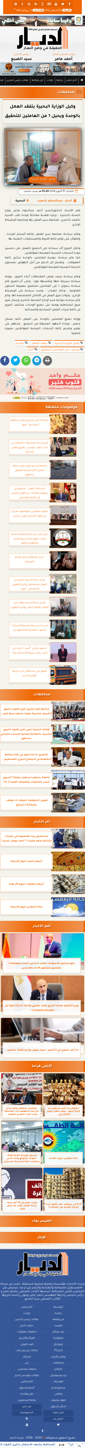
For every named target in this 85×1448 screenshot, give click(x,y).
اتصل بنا (58, 1419)
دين (27, 1363)
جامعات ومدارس (26, 1369)
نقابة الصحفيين (27, 1400)
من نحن (26, 1406)
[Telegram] (37, 361)
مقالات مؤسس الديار (27, 1375)
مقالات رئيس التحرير (17, 80)
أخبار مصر (71, 80)
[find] (29, 4)
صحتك (27, 1357)
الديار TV (58, 1350)
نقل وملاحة (27, 1394)
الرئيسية (58, 1307)
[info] (22, 4)
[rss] (36, 4)
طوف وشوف (58, 1400)
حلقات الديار (26, 1326)
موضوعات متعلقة (61, 407)
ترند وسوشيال (58, 1375)
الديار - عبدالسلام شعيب (54, 201)
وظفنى (58, 1394)
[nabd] (42, 4)
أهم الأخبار (42, 926)
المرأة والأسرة (27, 1338)
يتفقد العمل (39, 343)
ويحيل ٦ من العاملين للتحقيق (60, 350)
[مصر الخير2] (42, 384)
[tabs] (15, 4)
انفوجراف (58, 1381)
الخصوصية (27, 1412)
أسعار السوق (26, 1388)
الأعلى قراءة (42, 1066)
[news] (49, 4)
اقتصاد (58, 1326)
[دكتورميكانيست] (42, 69)
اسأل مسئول (58, 1406)
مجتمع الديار (58, 1388)
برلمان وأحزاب (58, 1357)
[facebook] (69, 4)
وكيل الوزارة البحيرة (67, 343)
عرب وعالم (58, 1332)
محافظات (65, 92)
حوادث (49, 80)
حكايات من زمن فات (27, 1350)
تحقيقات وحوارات (26, 1332)
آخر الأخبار (42, 822)
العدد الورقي (26, 1344)
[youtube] (56, 4)
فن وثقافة (37, 80)
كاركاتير (58, 1369)
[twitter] (63, 4)
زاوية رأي (58, 1344)
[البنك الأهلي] (42, 21)
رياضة (60, 80)
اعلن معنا (58, 1412)
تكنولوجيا (58, 1338)
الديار (30, 350)
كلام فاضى (27, 1381)
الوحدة (20, 343)
